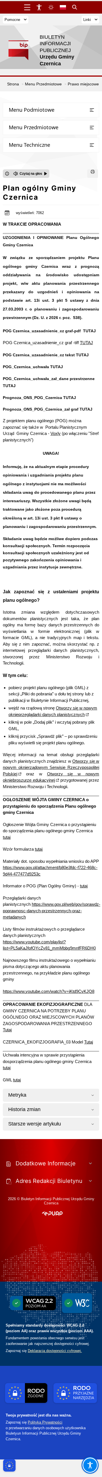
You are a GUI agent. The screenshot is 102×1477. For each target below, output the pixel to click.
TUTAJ (89, 331)
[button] (52, 1213)
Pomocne (12, 20)
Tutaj (7, 1029)
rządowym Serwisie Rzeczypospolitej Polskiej (51, 767)
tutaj (6, 837)
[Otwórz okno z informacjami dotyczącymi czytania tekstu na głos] (7, 173)
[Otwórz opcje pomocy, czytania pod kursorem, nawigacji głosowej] (90, 1465)
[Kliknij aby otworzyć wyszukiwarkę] (75, 7)
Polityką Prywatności (45, 1422)
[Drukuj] (92, 173)
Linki (87, 20)
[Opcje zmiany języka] (63, 7)
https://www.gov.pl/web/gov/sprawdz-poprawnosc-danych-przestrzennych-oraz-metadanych (51, 910)
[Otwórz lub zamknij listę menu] (92, 110)
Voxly (55, 433)
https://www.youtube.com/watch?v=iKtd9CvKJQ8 (48, 991)
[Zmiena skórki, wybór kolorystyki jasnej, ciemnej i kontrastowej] (51, 7)
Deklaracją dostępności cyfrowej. (55, 1351)
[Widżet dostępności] (39, 7)
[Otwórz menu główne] (27, 7)
